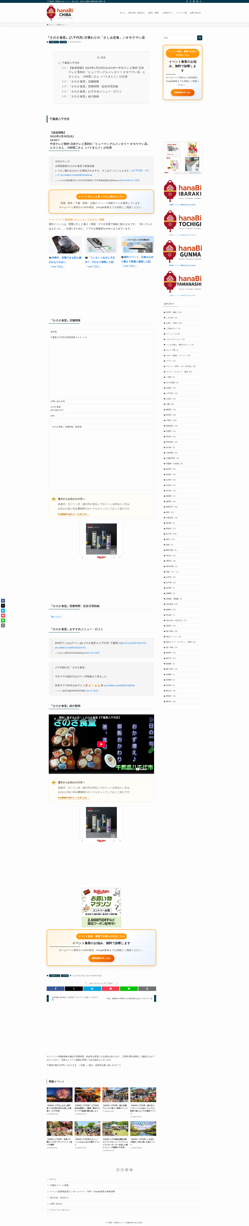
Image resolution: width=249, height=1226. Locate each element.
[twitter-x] (190, 1)
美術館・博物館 (174, 599)
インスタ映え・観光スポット (180, 345)
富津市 (171, 469)
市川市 (171, 491)
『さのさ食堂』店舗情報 (84, 81)
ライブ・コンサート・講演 (179, 372)
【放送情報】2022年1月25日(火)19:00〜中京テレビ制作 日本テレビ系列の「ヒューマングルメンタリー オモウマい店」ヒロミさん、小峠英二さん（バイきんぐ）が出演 (107, 72)
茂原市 (171, 626)
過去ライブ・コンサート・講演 (181, 642)
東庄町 (170, 523)
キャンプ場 (172, 350)
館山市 (171, 691)
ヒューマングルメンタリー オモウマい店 (87, 976)
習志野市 (171, 604)
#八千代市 (137, 170)
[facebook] (187, 1)
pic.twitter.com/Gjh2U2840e (119, 685)
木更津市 (171, 518)
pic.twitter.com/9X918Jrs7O (70, 647)
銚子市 (171, 658)
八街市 (171, 399)
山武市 (171, 480)
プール (171, 361)
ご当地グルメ (54, 42)
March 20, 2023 (92, 653)
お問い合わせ (56, 1204)
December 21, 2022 (130, 180)
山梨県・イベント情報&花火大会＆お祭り (182, 295)
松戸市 (171, 534)
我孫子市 (171, 507)
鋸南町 (170, 664)
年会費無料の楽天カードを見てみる (72, 514)
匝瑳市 (171, 415)
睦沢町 (170, 588)
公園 (170, 404)
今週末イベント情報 (59, 1185)
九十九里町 (172, 382)
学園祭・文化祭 (174, 464)
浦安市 (171, 561)
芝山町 (170, 615)
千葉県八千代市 (70, 62)
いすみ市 (171, 318)
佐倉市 (171, 388)
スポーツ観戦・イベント (178, 355)
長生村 (170, 685)
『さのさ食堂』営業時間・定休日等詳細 (93, 86)
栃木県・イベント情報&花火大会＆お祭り (182, 235)
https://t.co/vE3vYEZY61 (132, 643)
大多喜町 (171, 453)
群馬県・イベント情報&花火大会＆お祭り (182, 265)
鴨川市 (171, 701)
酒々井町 (171, 647)
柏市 (170, 539)
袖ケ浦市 (171, 631)
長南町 (170, 674)
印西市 (171, 431)
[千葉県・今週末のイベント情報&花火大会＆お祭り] (60, 13)
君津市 (171, 437)
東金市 (171, 528)
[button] (55, 988)
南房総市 (171, 426)
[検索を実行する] (199, 37)
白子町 (171, 582)
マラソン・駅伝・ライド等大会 (181, 366)
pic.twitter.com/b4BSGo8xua (76, 175)
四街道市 (171, 442)
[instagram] (194, 1)
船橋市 (171, 610)
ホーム (53, 1179)
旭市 (170, 512)
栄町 (169, 545)
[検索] (200, 1)
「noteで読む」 (57, 266)
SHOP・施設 (174, 312)
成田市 (171, 501)
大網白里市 (172, 458)
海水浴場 (171, 566)
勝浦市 (171, 409)
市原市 (171, 485)
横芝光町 (171, 550)
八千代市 (63, 42)
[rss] (197, 1)
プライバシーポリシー (60, 1210)
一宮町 (170, 377)
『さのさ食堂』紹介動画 (84, 96)
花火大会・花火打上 (176, 620)
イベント (173, 334)
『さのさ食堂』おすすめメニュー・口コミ (95, 91)
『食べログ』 (56, 616)
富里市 (171, 474)
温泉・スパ (172, 572)
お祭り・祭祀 (174, 323)
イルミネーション (175, 339)
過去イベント (173, 637)
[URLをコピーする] (147, 988)
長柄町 (170, 680)
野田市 (171, 653)
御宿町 (171, 496)
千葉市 (171, 420)
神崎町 (170, 593)
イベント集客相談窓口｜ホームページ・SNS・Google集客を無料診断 (82, 1191)
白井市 (171, 577)
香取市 (171, 696)
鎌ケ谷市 (171, 669)
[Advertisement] (101, 292)
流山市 (171, 555)
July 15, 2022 (92, 691)
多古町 (170, 447)
